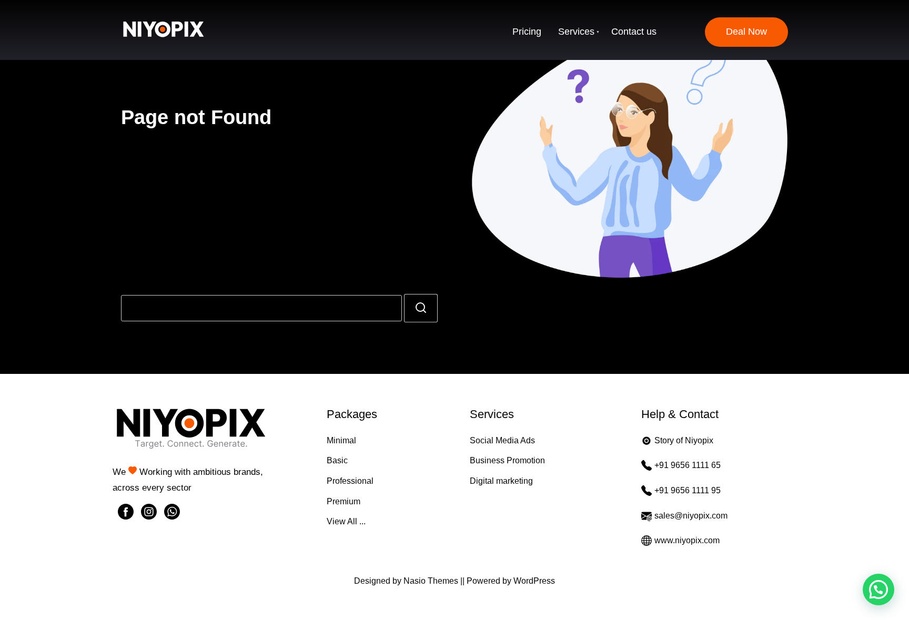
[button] (878, 589)
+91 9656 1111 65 (687, 465)
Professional (350, 480)
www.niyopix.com (687, 540)
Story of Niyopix (683, 440)
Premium (343, 501)
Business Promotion (507, 460)
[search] (421, 308)
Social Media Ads (502, 440)
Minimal (341, 440)
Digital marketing (501, 480)
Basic (337, 460)
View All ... (346, 521)
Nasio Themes (431, 580)
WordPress (534, 580)
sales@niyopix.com (691, 515)
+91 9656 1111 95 (687, 490)
